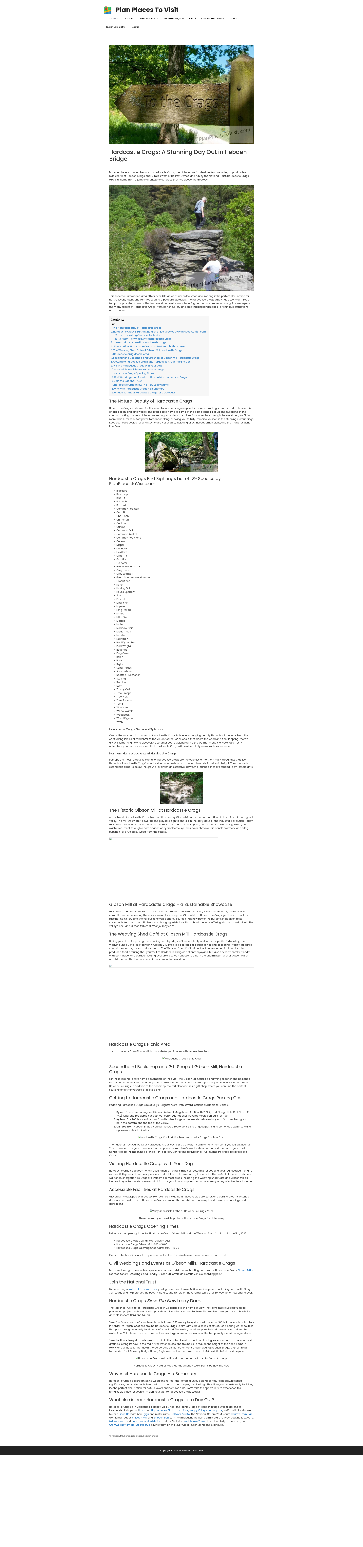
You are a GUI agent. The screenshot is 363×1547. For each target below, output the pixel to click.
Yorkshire (111, 18)
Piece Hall (125, 1414)
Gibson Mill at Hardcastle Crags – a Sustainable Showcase (149, 346)
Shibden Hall (139, 1417)
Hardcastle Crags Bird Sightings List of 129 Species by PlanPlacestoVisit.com (159, 331)
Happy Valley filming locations (169, 1410)
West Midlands (147, 18)
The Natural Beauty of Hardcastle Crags (137, 328)
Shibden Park (161, 1417)
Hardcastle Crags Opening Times (133, 373)
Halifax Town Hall (241, 1414)
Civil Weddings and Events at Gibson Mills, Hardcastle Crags (150, 377)
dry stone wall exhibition (146, 1421)
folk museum (117, 1421)
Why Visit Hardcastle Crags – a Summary (139, 388)
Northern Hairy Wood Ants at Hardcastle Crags (145, 338)
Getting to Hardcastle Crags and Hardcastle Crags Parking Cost (152, 361)
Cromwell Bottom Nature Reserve (129, 1425)
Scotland (129, 18)
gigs (146, 1414)
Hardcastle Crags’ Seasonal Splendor (139, 335)
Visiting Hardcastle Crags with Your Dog (137, 365)
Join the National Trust (128, 381)
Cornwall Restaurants (212, 18)
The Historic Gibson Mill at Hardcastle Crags (139, 342)
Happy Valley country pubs (206, 1410)
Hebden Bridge (150, 1436)
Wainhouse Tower (195, 1421)
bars (142, 1410)
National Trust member (142, 1289)
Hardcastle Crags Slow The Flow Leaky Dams (141, 385)
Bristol (192, 18)
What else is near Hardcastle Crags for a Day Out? (144, 392)
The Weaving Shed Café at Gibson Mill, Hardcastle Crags (147, 350)
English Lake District (116, 26)
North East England (174, 18)
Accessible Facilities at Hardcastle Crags (139, 369)
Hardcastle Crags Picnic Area (131, 354)
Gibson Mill (244, 1270)
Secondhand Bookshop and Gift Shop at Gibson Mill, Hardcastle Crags (156, 358)
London (233, 18)
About (135, 26)
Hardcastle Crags (133, 1436)
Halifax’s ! (180, 1414)
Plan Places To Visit (147, 9)
